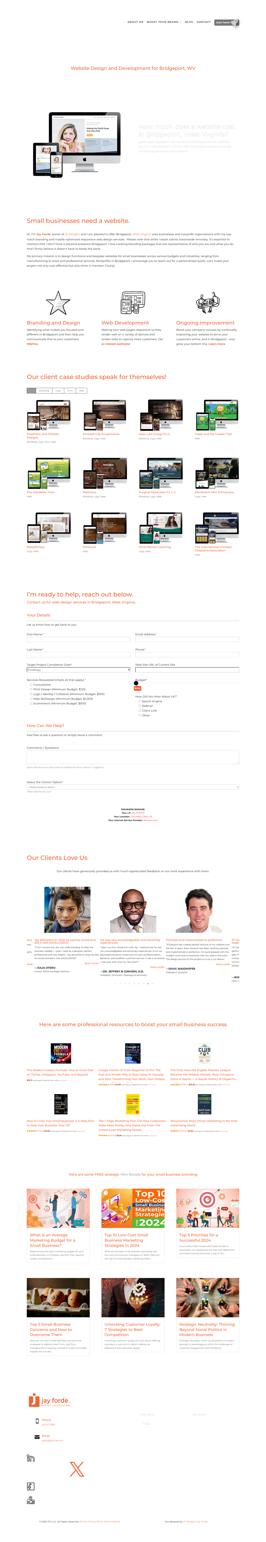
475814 (40, 1131)
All (31, 390)
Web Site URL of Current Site (155, 664)
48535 (111, 1085)
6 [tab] (138, 983)
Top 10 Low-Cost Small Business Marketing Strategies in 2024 (126, 1240)
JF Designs (72, 234)
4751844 (184, 1085)
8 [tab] (147, 983)
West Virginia (142, 234)
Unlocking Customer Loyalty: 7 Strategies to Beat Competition (133, 1329)
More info (63, 1080)
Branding (44, 390)
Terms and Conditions (108, 1521)
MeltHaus (89, 492)
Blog (189, 21)
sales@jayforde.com (52, 1440)
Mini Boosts (131, 1175)
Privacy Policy (87, 1521)
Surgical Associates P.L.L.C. (157, 492)
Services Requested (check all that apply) (56, 680)
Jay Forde (202, 1521)
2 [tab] (120, 983)
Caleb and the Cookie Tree (213, 434)
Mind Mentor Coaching (155, 547)
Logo (58, 390)
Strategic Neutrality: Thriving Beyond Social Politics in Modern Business (207, 1329)
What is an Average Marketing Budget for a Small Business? (52, 1240)
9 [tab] (152, 983)
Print (70, 390)
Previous (24, 935)
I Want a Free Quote (120, 359)
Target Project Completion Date (49, 664)
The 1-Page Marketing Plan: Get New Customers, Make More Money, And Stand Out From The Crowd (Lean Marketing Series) (132, 1125)
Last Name (35, 649)
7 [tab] (143, 983)
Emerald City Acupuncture (101, 434)
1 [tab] (115, 983)
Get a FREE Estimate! (158, 163)
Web (81, 390)
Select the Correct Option (45, 782)
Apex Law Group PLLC (154, 434)
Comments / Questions (43, 748)
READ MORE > (26, 963)
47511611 (112, 1135)
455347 (183, 1131)
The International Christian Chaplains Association (213, 548)
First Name (35, 634)
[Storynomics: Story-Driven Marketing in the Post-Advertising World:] (204, 1105)
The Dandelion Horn (41, 492)
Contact (204, 21)
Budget (141, 680)
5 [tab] (134, 983)
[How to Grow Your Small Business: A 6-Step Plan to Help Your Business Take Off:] (61, 1105)
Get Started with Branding (50, 359)
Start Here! (223, 22)
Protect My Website (195, 359)
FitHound (89, 547)
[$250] (136, 683)
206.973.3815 (48, 1424)
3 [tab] (124, 983)
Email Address (145, 634)
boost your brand (163, 21)
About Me (135, 21)
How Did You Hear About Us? (156, 696)
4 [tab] (129, 983)
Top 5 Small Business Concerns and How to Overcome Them (51, 1329)
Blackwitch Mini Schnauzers (214, 492)
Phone (140, 649)
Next (241, 935)
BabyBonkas (35, 547)
